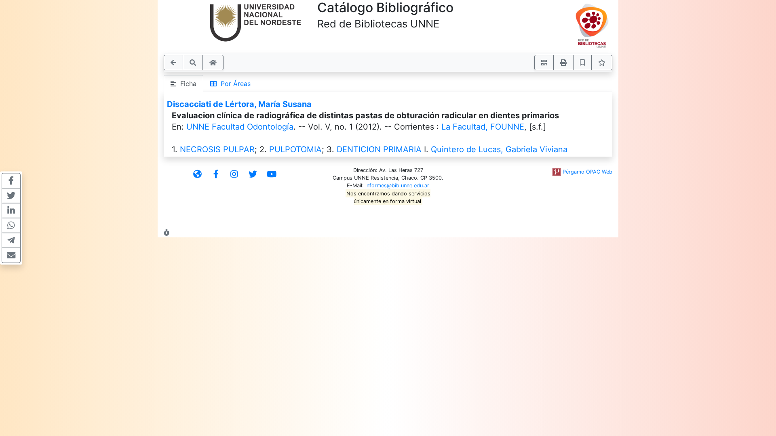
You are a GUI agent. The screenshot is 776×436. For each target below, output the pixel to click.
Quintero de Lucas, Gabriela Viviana (499, 149)
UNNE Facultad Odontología (239, 127)
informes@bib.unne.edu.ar (397, 185)
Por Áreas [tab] (234, 84)
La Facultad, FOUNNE (482, 127)
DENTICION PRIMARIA (379, 149)
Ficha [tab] (186, 84)
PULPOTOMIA (295, 149)
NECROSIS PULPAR (217, 149)
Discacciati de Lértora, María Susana (239, 104)
